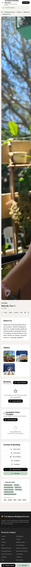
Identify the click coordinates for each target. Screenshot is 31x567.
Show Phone (17, 449)
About (5, 312)
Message (17, 473)
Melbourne (27, 12)
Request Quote (16, 469)
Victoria (4, 308)
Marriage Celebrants (21, 548)
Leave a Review (21, 382)
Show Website (17, 456)
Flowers (18, 539)
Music (2, 545)
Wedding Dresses (6, 551)
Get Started (26, 2)
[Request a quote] (25, 312)
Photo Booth (19, 560)
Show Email (17, 453)
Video (3, 539)
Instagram (17, 460)
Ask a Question (11, 419)
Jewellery (4, 557)
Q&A (21, 312)
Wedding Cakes (20, 542)
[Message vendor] (28, 312)
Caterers (19, 12)
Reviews (16, 312)
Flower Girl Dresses (6, 554)
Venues (3, 536)
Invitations (19, 557)
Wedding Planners (6, 548)
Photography (19, 536)
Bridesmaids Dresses (22, 551)
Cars (2, 560)
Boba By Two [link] (6, 14)
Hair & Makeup (20, 545)
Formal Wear (19, 554)
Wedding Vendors (10, 12)
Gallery (10, 312)
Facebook (17, 464)
